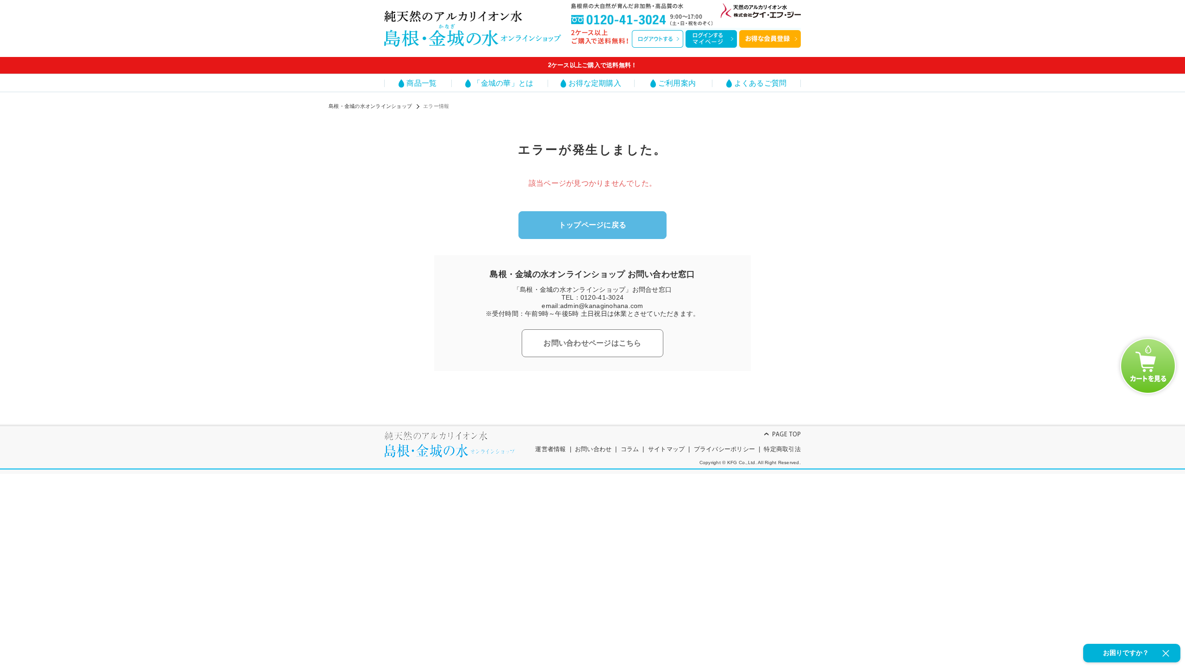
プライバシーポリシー (724, 449)
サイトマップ (666, 449)
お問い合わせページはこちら (592, 343)
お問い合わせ (593, 449)
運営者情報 (550, 449)
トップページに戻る (592, 225)
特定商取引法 (782, 449)
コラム (630, 449)
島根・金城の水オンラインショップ (370, 106)
